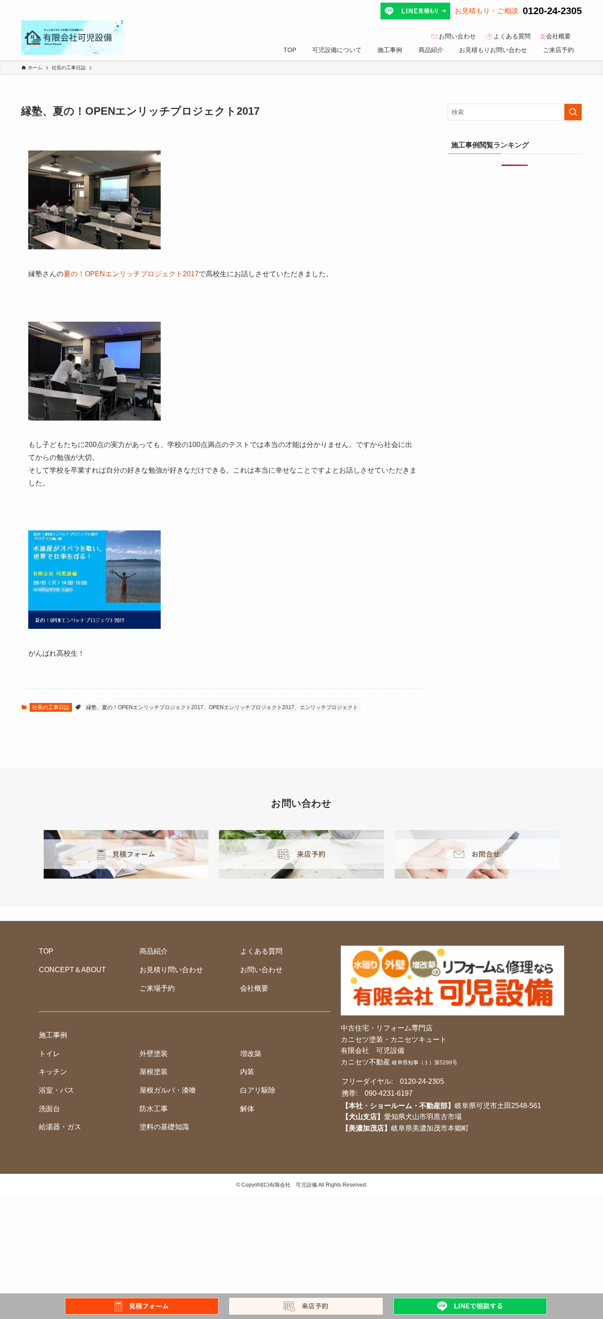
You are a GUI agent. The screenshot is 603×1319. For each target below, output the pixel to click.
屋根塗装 (153, 1071)
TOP (46, 951)
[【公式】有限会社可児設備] (72, 37)
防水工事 (153, 1108)
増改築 (250, 1053)
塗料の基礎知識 (164, 1127)
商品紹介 (153, 951)
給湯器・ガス (60, 1127)
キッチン (53, 1071)
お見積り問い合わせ (171, 969)
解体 (247, 1108)
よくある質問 (512, 36)
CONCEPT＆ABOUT (72, 969)
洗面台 (49, 1108)
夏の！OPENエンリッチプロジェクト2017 (131, 274)
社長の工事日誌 (50, 707)
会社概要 (558, 36)
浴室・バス (56, 1090)
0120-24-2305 (552, 10)
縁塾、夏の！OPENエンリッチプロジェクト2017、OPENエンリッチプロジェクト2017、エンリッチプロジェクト (222, 707)
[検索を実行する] (573, 112)
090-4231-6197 (389, 1093)
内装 (247, 1071)
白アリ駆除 (257, 1090)
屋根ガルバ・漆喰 (167, 1090)
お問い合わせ (457, 36)
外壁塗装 (153, 1053)
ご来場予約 (157, 988)
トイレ (49, 1053)
